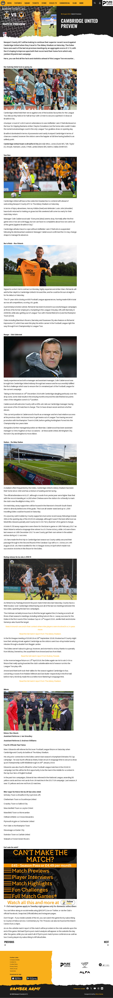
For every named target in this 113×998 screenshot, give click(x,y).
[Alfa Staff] (84, 972)
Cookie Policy (14, 964)
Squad (27, 3)
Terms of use (13, 968)
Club (75, 3)
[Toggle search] (94, 3)
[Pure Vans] (107, 3)
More (81, 3)
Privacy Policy (14, 966)
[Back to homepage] (3, 3)
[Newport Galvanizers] (84, 965)
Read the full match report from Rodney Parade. (40, 656)
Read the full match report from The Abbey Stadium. (40, 634)
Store (44, 3)
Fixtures (18, 3)
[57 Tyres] (104, 965)
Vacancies (13, 971)
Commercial (65, 3)
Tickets (35, 3)
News (9, 3)
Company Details (15, 960)
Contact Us (13, 962)
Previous (8, 942)
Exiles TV (53, 3)
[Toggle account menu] (99, 3)
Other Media (99, 994)
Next (106, 942)
